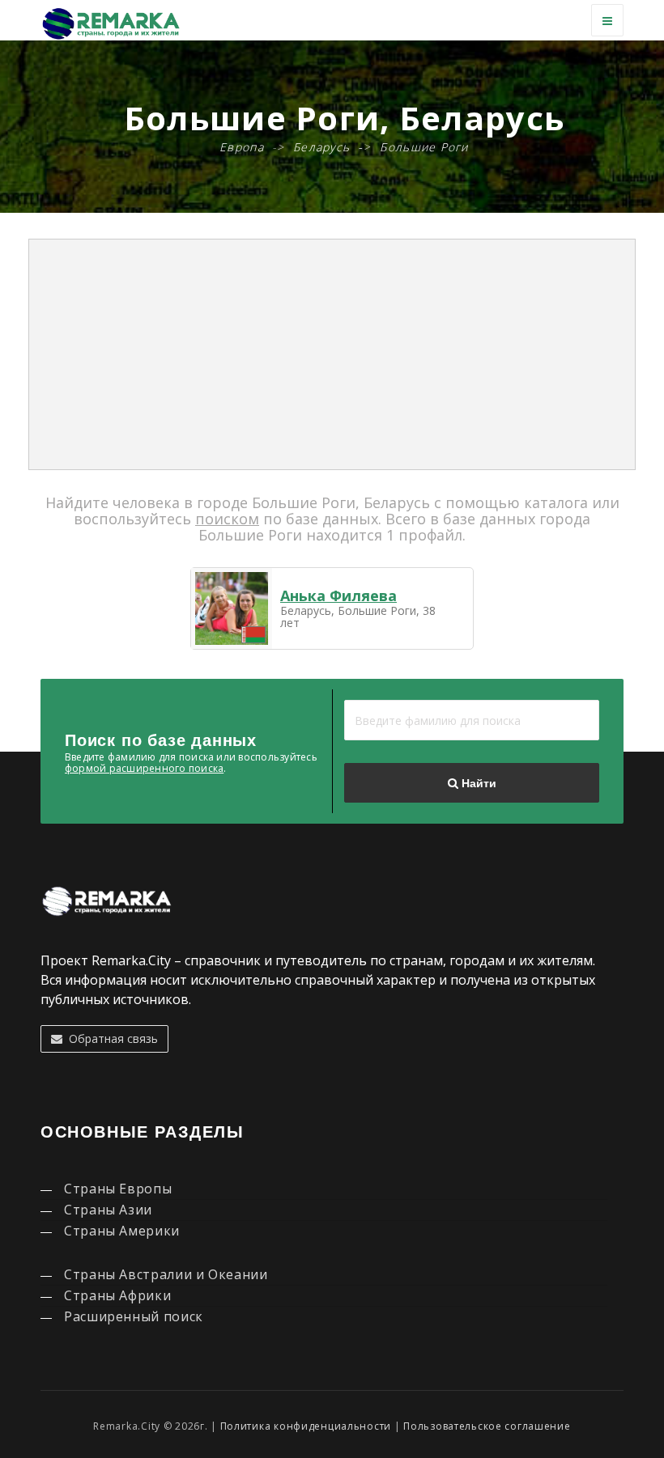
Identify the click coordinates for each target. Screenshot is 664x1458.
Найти (477, 783)
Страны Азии (108, 1210)
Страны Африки (117, 1295)
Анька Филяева (338, 595)
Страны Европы (118, 1188)
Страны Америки (122, 1231)
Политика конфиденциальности (305, 1426)
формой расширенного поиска (144, 768)
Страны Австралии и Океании (166, 1274)
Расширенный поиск (133, 1316)
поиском (227, 518)
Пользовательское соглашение (486, 1426)
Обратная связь (110, 1038)
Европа (241, 147)
